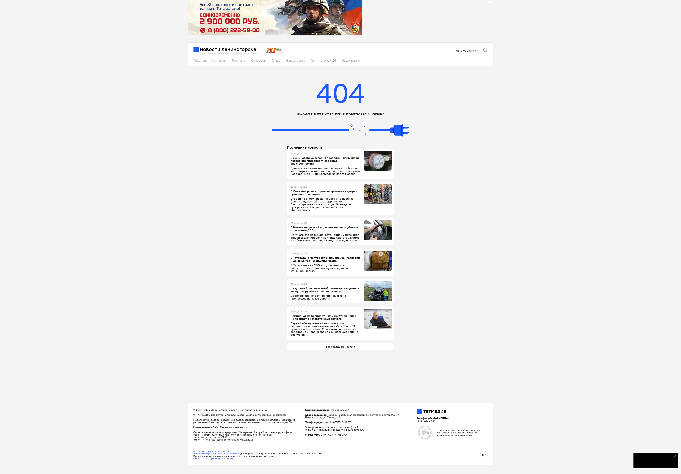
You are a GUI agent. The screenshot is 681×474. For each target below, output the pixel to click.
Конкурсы (258, 60)
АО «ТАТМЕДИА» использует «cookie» (216, 453)
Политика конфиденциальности (213, 458)
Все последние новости (340, 346)
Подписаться (653, 463)
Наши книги (350, 60)
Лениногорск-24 (323, 60)
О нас (276, 60)
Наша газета (295, 60)
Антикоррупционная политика (212, 450)
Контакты (218, 60)
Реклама (238, 60)
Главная (199, 60)
